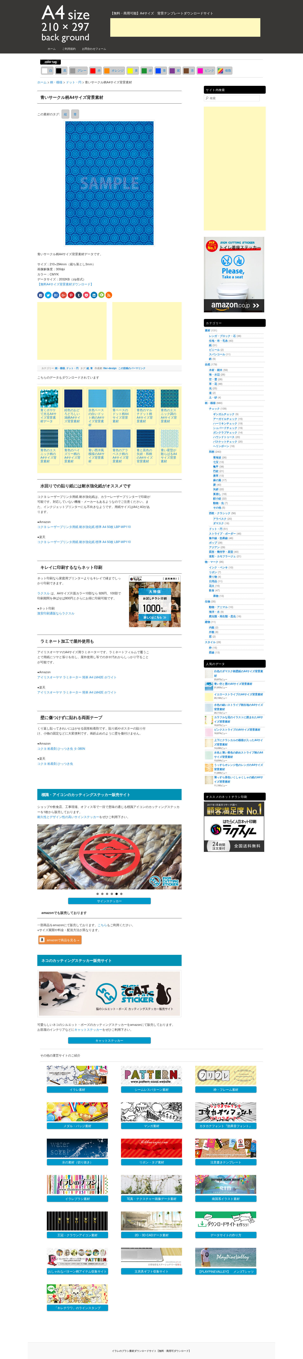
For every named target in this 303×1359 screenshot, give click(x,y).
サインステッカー (109, 901)
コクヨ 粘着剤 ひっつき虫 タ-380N (61, 748)
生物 (207, 601)
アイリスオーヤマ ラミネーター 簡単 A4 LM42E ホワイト (77, 677)
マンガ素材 (151, 1126)
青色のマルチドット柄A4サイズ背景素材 (145, 415)
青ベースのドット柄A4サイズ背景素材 (121, 415)
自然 (207, 364)
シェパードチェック (225, 428)
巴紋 (215, 471)
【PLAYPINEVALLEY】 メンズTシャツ (226, 1271)
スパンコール (217, 354)
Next (189, 856)
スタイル (210, 642)
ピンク (209, 70)
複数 (228, 70)
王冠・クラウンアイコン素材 (77, 1235)
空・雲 (213, 379)
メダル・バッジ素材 (77, 1126)
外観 (211, 632)
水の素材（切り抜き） (77, 1162)
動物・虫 (218, 503)
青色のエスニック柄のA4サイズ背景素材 (48, 455)
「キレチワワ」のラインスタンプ (77, 1308)
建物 (207, 622)
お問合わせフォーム (94, 49)
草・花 (213, 384)
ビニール (214, 350)
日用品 (213, 581)
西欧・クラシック (219, 513)
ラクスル (43, 593)
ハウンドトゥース (224, 437)
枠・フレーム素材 (226, 1089)
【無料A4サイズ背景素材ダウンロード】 (65, 284)
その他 (217, 507)
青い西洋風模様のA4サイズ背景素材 (96, 455)
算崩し (217, 494)
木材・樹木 (215, 370)
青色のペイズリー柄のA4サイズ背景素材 (72, 455)
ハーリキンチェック (225, 423)
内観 (211, 627)
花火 (211, 586)
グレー (82, 70)
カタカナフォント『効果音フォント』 (226, 1126)
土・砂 (213, 397)
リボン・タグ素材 (151, 1162)
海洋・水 (214, 612)
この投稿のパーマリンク (132, 368)
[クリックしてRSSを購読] (109, 295)
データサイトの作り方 (225, 1235)
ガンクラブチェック (225, 432)
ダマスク (218, 523)
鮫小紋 (217, 498)
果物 (215, 596)
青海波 (217, 457)
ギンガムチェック (224, 414)
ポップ (213, 542)
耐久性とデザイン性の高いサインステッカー (68, 817)
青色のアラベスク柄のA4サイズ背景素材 (121, 455)
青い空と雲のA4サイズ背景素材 (233, 684)
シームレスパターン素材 (152, 1089)
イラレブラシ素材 (77, 1198)
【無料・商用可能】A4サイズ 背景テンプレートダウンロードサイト (161, 13)
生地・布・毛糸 (218, 340)
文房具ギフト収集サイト (152, 1271)
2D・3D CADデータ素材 (152, 1235)
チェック (214, 408)
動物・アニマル (218, 607)
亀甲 (215, 466)
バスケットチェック (225, 441)
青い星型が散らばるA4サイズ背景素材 (169, 455)
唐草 (215, 475)
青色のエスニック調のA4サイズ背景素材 (169, 415)
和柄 (211, 451)
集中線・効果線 (218, 538)
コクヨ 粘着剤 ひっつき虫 (55, 763)
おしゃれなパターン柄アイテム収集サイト (77, 1271)
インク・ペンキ (218, 567)
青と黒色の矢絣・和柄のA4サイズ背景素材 (145, 455)
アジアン (214, 547)
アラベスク (220, 519)
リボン (213, 572)
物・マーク (211, 562)
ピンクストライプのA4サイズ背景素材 (237, 729)
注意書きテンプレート (225, 1162)
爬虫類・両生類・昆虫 (222, 616)
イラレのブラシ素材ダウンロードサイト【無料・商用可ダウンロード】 (151, 1351)
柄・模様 (60, 368)
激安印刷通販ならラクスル (55, 613)
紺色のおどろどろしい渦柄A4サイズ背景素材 (72, 415)
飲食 (211, 590)
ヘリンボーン (221, 446)
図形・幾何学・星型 (221, 552)
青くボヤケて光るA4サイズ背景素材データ (48, 415)
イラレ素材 (77, 1089)
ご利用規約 (69, 49)
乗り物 (213, 577)
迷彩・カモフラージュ (222, 556)
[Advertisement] (185, 27)
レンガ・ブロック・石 (222, 336)
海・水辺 (214, 374)
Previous (30, 856)
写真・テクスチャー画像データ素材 (151, 1198)
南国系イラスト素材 (226, 1198)
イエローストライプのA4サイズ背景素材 (238, 694)
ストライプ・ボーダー (222, 533)
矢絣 (215, 489)
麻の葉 (217, 480)
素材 (207, 330)
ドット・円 (72, 368)
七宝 (215, 462)
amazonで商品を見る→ (63, 940)
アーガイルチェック (225, 419)
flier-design (109, 368)
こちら (102, 925)
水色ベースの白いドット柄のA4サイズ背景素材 (96, 417)
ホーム (52, 49)
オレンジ (118, 70)
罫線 (211, 652)
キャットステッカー (88, 1029)
